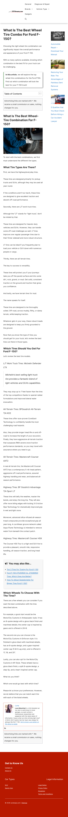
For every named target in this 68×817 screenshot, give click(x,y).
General (28, 4)
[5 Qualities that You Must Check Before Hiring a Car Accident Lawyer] (58, 102)
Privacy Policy (42, 788)
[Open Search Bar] (25, 18)
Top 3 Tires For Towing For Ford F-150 (22, 569)
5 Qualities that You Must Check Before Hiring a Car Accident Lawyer (57, 114)
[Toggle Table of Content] (39, 93)
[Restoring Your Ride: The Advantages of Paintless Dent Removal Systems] (58, 67)
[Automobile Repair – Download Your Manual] (58, 39)
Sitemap (24, 803)
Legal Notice (42, 785)
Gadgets (28, 14)
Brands (28, 9)
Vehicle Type (41, 9)
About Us (8, 771)
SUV (6, 785)
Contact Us (8, 768)
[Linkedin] (5, 728)
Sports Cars (9, 788)
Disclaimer (41, 791)
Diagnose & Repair (42, 4)
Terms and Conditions (45, 794)
